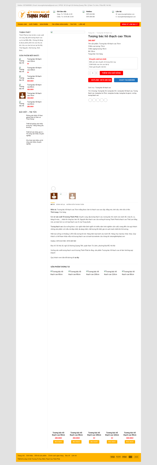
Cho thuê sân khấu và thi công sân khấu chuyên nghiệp (34, 142)
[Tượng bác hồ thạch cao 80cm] (76, 350)
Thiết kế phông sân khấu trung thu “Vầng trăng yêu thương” (35, 125)
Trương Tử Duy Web (38, 459)
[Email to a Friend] (98, 100)
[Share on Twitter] (94, 100)
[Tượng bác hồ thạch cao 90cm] (130, 350)
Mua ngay (58, 441)
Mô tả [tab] (53, 204)
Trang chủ (22, 24)
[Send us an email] (138, 5)
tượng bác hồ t (112, 91)
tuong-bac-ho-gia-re (125, 93)
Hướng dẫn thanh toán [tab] (75, 204)
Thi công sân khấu (60, 24)
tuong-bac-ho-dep (113, 93)
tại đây (77, 257)
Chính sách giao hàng (55, 455)
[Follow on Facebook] (132, 5)
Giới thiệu (33, 24)
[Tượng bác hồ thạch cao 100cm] (94, 350)
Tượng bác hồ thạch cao (104, 33)
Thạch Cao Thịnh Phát (53, 459)
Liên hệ (82, 24)
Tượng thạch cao (57, 226)
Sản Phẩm (44, 24)
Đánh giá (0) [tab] (60, 204)
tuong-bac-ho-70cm (101, 93)
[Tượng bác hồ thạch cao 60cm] (58, 350)
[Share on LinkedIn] (105, 100)
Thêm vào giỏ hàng (111, 73)
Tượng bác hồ (102, 91)
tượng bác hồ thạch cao (125, 91)
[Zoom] (53, 188)
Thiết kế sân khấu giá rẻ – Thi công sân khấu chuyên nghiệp (35, 133)
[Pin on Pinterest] (101, 100)
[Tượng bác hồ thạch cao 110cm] (112, 350)
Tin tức (73, 24)
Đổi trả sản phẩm (41, 455)
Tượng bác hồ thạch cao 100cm (94, 434)
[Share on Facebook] (90, 100)
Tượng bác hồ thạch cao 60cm (58, 434)
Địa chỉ (67, 455)
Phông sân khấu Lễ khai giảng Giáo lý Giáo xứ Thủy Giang (34, 117)
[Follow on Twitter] (136, 5)
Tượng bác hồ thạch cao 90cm (129, 434)
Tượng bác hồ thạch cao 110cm (112, 434)
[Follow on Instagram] (134, 5)
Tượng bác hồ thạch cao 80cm (76, 434)
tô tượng (94, 91)
